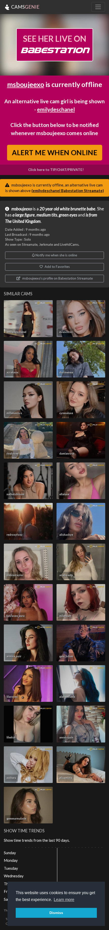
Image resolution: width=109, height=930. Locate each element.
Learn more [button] (64, 899)
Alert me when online (54, 152)
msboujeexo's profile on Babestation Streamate (57, 278)
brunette (78, 208)
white (65, 208)
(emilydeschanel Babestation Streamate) (67, 190)
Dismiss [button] (56, 913)
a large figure (23, 214)
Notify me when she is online (56, 255)
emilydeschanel (56, 109)
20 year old (49, 208)
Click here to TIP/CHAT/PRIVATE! (56, 170)
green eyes (68, 214)
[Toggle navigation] (98, 7)
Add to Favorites (57, 267)
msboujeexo (25, 84)
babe (91, 208)
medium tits (47, 214)
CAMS (24, 7)
